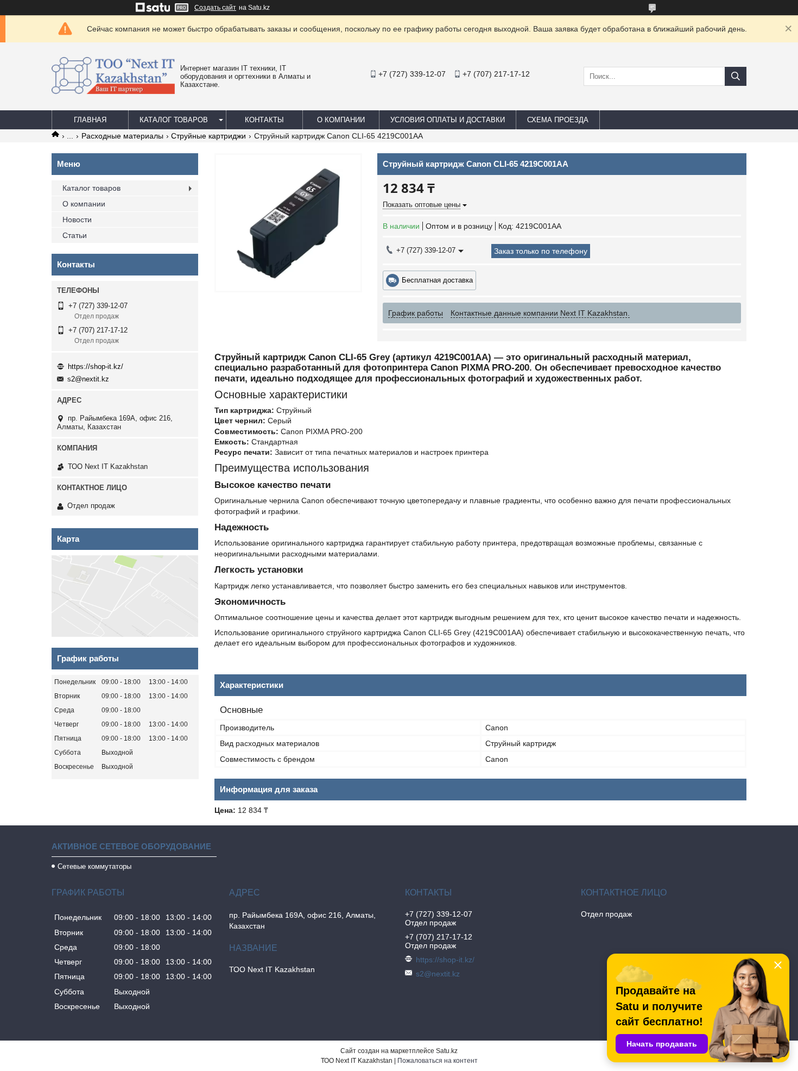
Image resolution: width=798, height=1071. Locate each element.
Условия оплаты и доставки (447, 120)
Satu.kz (447, 1051)
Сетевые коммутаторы (94, 866)
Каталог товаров (174, 120)
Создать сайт (215, 7)
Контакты (264, 120)
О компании (341, 120)
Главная (90, 120)
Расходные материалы (122, 135)
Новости (77, 219)
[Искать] (735, 76)
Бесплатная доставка (437, 280)
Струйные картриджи (208, 135)
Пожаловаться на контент (437, 1060)
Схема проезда (557, 120)
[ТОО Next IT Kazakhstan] (113, 91)
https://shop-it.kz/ (95, 366)
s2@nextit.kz (88, 379)
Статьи (74, 235)
